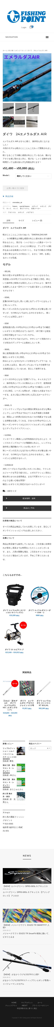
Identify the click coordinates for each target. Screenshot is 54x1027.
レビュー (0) (37, 220)
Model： (7, 175)
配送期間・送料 (29, 498)
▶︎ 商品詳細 (8, 196)
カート (40, 1003)
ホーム (5, 50)
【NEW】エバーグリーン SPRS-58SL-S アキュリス (25, 886)
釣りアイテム (24, 208)
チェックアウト (11, 1005)
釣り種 (11, 50)
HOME (13, 1003)
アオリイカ (12, 212)
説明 (8, 220)
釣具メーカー (36, 208)
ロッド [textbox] (39, 748)
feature (15, 206)
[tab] (8, 220)
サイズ (21, 220)
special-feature (24, 206)
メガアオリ (30, 212)
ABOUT (24, 1005)
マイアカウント (27, 1003)
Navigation (12, 37)
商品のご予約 (29, 508)
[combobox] (40, 748)
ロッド (24, 50)
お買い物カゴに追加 (15, 188)
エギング (17, 50)
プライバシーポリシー (40, 1005)
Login (23, 27)
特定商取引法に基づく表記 (27, 1008)
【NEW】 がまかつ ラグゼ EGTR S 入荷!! (21, 974)
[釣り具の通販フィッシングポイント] (27, 23)
